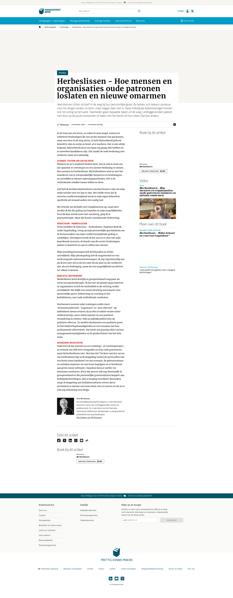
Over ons (43, 510)
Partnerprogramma (47, 545)
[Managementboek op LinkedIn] (110, 578)
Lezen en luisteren (47, 530)
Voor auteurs (44, 535)
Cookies (112, 569)
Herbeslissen (146, 166)
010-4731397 (189, 21)
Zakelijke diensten (88, 510)
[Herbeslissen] (148, 148)
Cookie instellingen (128, 569)
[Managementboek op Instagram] (122, 578)
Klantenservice (46, 505)
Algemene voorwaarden (72, 569)
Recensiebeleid (45, 540)
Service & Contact (175, 569)
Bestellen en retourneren (50, 525)
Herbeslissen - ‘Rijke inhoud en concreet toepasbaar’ (157, 234)
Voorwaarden (45, 520)
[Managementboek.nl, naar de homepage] (50, 14)
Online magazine (50, 27)
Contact (42, 515)
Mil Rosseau (64, 124)
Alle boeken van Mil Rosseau (89, 417)
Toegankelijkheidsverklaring (152, 569)
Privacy (101, 569)
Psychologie (64, 27)
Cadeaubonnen (87, 520)
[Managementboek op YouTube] (116, 578)
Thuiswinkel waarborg (49, 569)
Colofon (90, 569)
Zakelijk (84, 505)
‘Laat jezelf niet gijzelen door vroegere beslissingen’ (157, 271)
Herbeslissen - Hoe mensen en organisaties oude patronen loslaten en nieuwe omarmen (104, 27)
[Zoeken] (139, 11)
